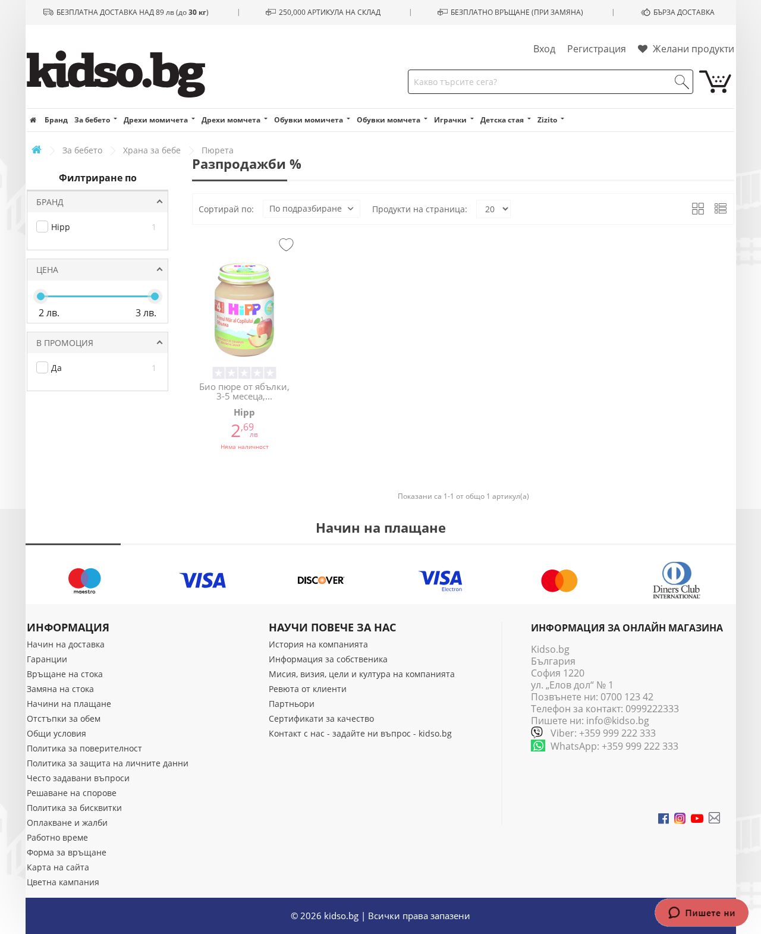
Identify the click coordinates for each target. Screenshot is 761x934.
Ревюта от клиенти (308, 688)
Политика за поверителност (84, 748)
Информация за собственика (328, 659)
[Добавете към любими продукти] (286, 246)
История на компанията (318, 644)
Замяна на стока (60, 688)
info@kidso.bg (617, 720)
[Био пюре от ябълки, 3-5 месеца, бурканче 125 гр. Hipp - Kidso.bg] (244, 311)
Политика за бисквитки (74, 807)
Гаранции (47, 659)
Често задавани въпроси (78, 778)
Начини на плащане (69, 703)
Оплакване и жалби (67, 822)
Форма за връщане (66, 852)
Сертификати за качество (321, 718)
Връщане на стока (65, 674)
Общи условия (56, 733)
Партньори (292, 703)
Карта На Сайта (58, 867)
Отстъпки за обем (63, 718)
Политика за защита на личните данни (107, 763)
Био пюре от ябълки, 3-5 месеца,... (244, 391)
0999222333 (652, 708)
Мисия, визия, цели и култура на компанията (362, 674)
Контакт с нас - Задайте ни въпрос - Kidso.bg (360, 733)
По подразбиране (305, 208)
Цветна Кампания (63, 882)
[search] (682, 82)
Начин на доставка (66, 644)
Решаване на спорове (72, 792)
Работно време (57, 837)
